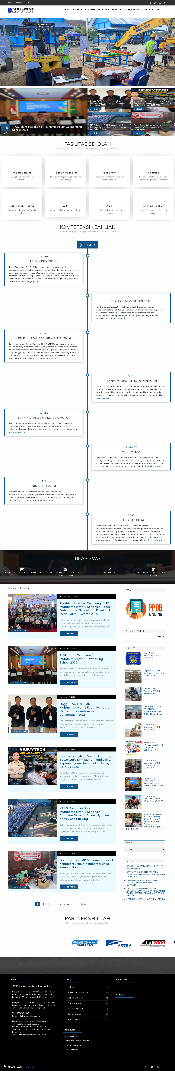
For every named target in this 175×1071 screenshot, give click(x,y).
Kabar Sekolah (19, 630)
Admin (62, 596)
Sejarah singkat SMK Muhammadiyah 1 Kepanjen (154, 673)
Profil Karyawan (72, 1049)
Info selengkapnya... (30, 281)
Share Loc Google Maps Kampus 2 (28, 1008)
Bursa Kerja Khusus (78, 992)
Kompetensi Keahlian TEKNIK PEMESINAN (152, 691)
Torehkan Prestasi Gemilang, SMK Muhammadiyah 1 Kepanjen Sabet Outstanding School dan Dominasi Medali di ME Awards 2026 (85, 608)
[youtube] (160, 3)
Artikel (15, 783)
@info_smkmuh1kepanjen (34, 1021)
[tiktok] (155, 3)
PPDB (27, 3)
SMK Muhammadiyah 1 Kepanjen (31, 1026)
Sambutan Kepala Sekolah (77, 1040)
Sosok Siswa (74, 1014)
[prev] (4, 112)
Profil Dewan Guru (73, 1045)
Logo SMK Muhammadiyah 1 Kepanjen (152, 655)
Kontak (18, 3)
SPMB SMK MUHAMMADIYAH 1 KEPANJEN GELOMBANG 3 (145, 867)
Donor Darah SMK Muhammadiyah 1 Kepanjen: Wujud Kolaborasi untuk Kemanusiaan (86, 863)
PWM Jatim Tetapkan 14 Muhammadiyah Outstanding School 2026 (81, 658)
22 (68, 904)
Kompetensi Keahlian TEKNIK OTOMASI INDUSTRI (154, 798)
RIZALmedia (29, 1067)
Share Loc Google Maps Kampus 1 (38, 997)
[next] (83, 112)
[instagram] (150, 3)
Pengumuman (75, 1003)
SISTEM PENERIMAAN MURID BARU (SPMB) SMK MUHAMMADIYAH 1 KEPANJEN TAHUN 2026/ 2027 (145, 874)
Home (10, 3)
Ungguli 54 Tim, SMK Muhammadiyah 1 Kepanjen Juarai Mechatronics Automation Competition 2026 (85, 709)
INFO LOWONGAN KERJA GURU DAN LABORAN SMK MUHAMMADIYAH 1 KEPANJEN (142, 882)
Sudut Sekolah (75, 1019)
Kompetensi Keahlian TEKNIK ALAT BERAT (152, 727)
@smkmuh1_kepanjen (30, 1024)
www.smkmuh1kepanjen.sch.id (32, 1034)
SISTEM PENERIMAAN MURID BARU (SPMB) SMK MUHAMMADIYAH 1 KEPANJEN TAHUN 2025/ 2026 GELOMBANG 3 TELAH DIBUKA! (145, 892)
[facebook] (165, 3)
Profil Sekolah (75, 1008)
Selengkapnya (69, 633)
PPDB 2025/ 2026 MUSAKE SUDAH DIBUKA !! (145, 900)
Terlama (82, 904)
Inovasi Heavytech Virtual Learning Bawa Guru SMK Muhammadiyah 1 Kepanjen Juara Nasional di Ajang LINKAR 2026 (85, 761)
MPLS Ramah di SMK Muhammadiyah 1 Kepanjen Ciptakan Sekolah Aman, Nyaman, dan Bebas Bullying (85, 813)
